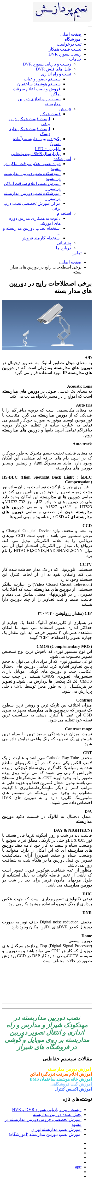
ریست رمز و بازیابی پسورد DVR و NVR (46, 1109)
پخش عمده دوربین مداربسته (57, 1114)
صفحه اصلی (70, 262)
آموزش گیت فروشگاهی (71, 1084)
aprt (78, 1167)
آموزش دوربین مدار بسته (70, 1069)
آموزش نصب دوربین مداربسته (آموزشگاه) (45, 1134)
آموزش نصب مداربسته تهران (56, 1129)
